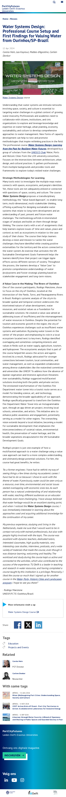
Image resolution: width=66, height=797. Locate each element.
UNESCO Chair (38, 152)
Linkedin (6, 781)
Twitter (28, 625)
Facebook (17, 625)
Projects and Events (18, 647)
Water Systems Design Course (22, 612)
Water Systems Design (13, 97)
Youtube (14, 781)
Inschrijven (12, 755)
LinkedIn (38, 625)
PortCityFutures (11, 6)
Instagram (22, 781)
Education (13, 643)
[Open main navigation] (62, 2)
